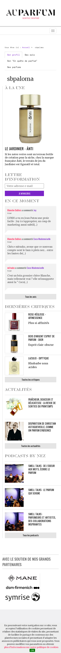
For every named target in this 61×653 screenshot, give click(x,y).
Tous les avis (30, 296)
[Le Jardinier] (30, 118)
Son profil (13, 54)
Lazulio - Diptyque (38, 358)
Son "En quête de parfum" (22, 60)
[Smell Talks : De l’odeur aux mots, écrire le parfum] (14, 473)
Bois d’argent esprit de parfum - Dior (41, 338)
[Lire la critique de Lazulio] (14, 366)
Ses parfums (14, 67)
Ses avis (30, 54)
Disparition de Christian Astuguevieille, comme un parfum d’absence (42, 426)
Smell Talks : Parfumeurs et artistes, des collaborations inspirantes (42, 519)
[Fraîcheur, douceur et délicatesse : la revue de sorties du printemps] (14, 407)
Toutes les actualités (30, 446)
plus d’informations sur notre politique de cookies (31, 647)
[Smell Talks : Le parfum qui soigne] (14, 497)
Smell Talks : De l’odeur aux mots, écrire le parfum (41, 469)
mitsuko (11, 267)
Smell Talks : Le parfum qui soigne (41, 491)
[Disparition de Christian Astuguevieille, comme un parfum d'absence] (14, 431)
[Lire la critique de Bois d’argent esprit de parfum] (14, 344)
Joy (34, 210)
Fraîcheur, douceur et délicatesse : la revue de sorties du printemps (42, 402)
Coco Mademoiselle (42, 239)
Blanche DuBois (14, 210)
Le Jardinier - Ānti (19, 148)
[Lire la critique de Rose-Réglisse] (14, 322)
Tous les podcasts (31, 535)
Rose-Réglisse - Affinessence (37, 316)
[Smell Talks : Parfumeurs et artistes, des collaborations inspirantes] (14, 521)
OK (32, 650)
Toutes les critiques (31, 379)
